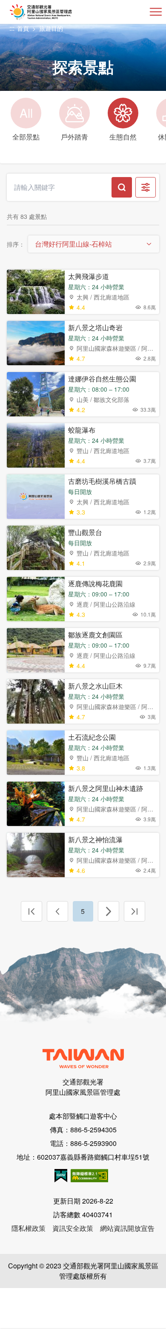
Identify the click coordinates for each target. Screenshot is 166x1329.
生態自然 (123, 137)
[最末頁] (134, 911)
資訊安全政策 (72, 1228)
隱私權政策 (28, 1228)
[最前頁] (31, 911)
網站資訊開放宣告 (127, 1228)
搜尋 (122, 187)
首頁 (23, 28)
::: (11, 28)
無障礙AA (89, 1175)
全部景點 (26, 123)
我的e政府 (60, 1175)
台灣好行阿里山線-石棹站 (73, 244)
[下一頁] (108, 911)
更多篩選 (145, 187)
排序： (16, 244)
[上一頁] (57, 911)
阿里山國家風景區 (55, 11)
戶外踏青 (74, 137)
